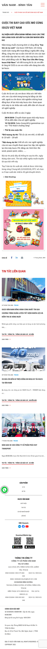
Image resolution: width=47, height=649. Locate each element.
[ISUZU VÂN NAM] (20, 5)
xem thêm (5, 339)
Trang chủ (5, 12)
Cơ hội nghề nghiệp (24, 512)
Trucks (16, 305)
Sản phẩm (24, 483)
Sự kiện (31, 334)
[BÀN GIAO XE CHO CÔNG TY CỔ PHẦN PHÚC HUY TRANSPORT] (23, 425)
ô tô (23, 487)
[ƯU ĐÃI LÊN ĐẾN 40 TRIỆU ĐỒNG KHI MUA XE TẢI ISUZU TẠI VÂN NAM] (23, 359)
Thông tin (11, 334)
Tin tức (4, 334)
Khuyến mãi (33, 400)
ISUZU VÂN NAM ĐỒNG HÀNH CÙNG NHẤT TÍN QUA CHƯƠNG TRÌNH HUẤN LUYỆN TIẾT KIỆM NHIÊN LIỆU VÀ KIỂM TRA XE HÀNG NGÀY (22, 313)
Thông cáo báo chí (21, 334)
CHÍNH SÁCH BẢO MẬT (12, 609)
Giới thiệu (23, 503)
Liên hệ (23, 516)
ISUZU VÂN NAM (23, 499)
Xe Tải (23, 491)
